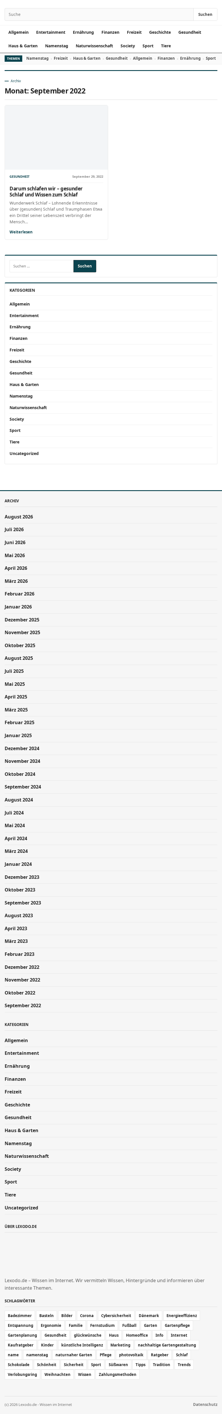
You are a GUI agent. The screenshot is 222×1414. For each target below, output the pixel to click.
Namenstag (56, 45)
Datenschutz (205, 1404)
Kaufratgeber (21, 1345)
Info (159, 1335)
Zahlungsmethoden (117, 1374)
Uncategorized (24, 453)
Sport (148, 45)
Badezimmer (20, 1315)
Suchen (205, 14)
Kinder (47, 1345)
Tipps (140, 1364)
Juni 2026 (15, 542)
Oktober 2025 (20, 645)
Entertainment (50, 32)
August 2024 (19, 800)
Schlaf (182, 1354)
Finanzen (110, 32)
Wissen (84, 1374)
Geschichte (160, 32)
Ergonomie (51, 1325)
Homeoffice (137, 1335)
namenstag (37, 1354)
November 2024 (22, 761)
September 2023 (23, 903)
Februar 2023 (19, 954)
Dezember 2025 (22, 620)
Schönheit (46, 1364)
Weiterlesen (21, 232)
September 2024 (23, 787)
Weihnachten (58, 1374)
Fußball (129, 1325)
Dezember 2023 (22, 877)
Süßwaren (118, 1364)
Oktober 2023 (20, 890)
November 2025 (22, 632)
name (13, 1354)
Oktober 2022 (20, 993)
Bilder (67, 1315)
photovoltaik (131, 1354)
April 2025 (16, 697)
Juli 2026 (14, 529)
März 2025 (16, 710)
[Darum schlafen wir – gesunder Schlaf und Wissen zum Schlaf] (56, 137)
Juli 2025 (14, 671)
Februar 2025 (19, 722)
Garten (150, 1325)
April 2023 (16, 928)
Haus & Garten (23, 45)
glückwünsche (87, 1335)
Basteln (46, 1315)
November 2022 (22, 980)
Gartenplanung (22, 1335)
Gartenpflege (177, 1325)
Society (128, 45)
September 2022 (23, 1005)
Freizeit (134, 32)
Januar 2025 (18, 735)
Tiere (166, 45)
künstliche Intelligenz (82, 1345)
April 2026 (16, 568)
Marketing (120, 1345)
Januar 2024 (18, 864)
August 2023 (19, 915)
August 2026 (19, 517)
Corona (87, 1315)
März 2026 (16, 581)
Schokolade (18, 1364)
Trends (184, 1364)
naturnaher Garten (74, 1354)
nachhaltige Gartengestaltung (167, 1345)
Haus (114, 1335)
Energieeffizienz (181, 1315)
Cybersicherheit (116, 1315)
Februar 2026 (19, 594)
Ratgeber (160, 1354)
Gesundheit (189, 32)
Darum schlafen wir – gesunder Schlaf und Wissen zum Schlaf (46, 191)
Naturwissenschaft (94, 45)
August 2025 (19, 658)
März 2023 (16, 941)
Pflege (106, 1354)
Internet (179, 1335)
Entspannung (20, 1325)
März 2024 (16, 851)
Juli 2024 (14, 813)
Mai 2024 (15, 825)
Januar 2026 (18, 607)
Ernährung (83, 32)
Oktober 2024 (20, 774)
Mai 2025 (15, 684)
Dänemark (149, 1315)
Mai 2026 (15, 555)
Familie (76, 1325)
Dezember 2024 (22, 748)
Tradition (161, 1364)
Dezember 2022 (22, 967)
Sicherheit (74, 1364)
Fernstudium (102, 1325)
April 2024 (16, 838)
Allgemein (18, 32)
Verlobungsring (22, 1374)
